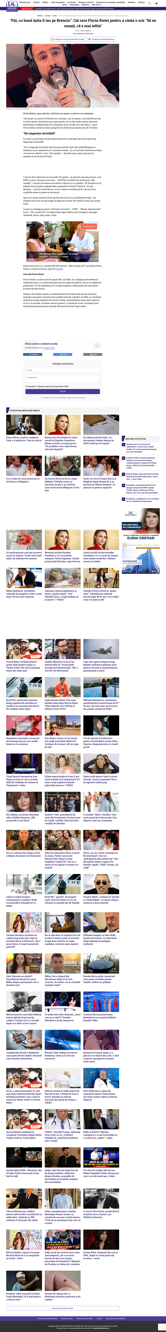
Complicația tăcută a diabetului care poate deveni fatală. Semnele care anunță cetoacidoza (24, 1055)
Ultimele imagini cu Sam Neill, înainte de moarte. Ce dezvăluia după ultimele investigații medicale (100, 939)
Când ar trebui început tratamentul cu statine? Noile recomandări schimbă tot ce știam (21, 901)
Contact (99, 1318)
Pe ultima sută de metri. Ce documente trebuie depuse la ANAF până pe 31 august (98, 440)
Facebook (34, 354)
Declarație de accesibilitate (115, 1318)
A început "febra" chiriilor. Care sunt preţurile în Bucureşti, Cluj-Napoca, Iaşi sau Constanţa (100, 817)
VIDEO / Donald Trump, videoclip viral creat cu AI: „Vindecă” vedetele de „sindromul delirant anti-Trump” (62, 1136)
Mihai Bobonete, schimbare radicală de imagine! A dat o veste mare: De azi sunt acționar (24, 593)
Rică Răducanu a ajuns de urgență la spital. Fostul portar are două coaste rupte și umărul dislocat (100, 1095)
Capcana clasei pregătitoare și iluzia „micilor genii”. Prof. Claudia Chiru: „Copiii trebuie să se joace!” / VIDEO (61, 595)
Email (94, 354)
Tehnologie (74, 4)
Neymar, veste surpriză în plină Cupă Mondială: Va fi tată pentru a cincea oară (23, 1296)
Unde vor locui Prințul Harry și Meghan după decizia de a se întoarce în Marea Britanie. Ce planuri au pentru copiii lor (99, 483)
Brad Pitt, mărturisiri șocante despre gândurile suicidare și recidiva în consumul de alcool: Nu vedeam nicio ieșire (22, 704)
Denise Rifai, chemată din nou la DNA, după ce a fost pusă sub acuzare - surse (100, 1255)
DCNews (12, 6)
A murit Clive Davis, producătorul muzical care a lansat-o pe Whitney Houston (101, 1214)
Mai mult (97, 4)
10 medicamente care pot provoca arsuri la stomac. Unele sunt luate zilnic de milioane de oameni (24, 555)
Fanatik (59, 268)
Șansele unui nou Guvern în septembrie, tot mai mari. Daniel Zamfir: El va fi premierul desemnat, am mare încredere (141, 448)
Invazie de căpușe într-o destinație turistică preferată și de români (62, 1296)
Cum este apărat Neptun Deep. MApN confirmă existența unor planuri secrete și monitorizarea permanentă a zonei (100, 666)
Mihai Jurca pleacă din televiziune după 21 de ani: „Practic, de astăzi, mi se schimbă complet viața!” (62, 980)
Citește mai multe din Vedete (62, 1308)
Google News (49, 348)
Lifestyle (47, 16)
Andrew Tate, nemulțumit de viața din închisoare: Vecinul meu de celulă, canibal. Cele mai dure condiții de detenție (62, 819)
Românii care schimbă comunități (110, 2)
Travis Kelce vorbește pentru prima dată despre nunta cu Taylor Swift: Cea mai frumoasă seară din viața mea (23, 666)
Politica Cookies (67, 1318)
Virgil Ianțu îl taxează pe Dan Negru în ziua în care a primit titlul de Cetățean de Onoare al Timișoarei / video (22, 781)
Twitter (64, 354)
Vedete (55, 16)
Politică (36, 2)
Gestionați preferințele (84, 1318)
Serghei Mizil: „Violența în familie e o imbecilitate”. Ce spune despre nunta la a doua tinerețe (101, 899)
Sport (64, 4)
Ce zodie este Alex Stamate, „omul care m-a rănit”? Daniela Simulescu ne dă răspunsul (63, 1017)
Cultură (141, 2)
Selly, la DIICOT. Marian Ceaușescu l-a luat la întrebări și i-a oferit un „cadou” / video (100, 1134)
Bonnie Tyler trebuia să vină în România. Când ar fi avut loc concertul (61, 1055)
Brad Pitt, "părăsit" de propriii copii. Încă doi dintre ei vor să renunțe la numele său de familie (62, 899)
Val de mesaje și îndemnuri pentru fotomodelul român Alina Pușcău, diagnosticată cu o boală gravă (100, 742)
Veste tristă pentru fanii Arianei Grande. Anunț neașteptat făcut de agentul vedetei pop (100, 779)
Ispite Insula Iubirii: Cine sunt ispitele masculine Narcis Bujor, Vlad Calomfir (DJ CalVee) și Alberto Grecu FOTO (61, 704)
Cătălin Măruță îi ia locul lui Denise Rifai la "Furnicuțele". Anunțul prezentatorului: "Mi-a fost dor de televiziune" (61, 666)
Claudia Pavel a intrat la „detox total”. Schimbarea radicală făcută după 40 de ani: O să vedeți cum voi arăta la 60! (101, 595)
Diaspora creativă (86, 2)
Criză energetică (58, 2)
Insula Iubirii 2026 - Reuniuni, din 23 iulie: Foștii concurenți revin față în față (24, 1173)
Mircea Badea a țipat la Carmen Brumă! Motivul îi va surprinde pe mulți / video (23, 1255)
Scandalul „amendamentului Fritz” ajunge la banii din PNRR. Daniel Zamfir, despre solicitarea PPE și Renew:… (75, 8)
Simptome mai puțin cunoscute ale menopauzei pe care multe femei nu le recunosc (22, 741)
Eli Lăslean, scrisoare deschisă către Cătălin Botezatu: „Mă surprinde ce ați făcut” (22, 817)
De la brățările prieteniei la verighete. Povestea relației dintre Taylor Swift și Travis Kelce (24, 1134)
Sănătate (131, 2)
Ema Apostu (86, 30)
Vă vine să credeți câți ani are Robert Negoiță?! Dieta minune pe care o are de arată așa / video (101, 1173)
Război (45, 2)
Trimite (63, 391)
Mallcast (85, 4)
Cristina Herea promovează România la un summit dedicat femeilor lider (99, 1017)
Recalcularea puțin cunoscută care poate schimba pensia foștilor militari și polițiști (99, 979)
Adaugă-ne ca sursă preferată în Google (69, 39)
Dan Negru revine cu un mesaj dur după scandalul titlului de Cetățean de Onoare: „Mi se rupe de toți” (61, 742)
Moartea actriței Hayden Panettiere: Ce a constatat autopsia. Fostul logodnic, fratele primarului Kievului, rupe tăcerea (62, 557)
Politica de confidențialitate (47, 1318)
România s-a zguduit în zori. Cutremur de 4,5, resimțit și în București (142, 499)
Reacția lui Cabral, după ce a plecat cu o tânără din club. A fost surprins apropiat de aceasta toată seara (101, 1057)
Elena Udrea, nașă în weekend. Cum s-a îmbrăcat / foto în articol (24, 439)
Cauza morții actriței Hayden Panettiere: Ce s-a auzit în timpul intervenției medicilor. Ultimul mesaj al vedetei (100, 557)
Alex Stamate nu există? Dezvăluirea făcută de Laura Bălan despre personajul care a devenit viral (22, 980)
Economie (71, 2)
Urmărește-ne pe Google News (103, 39)
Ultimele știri (24, 2)
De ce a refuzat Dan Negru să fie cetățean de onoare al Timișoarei (23, 854)
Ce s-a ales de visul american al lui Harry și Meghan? (22, 480)
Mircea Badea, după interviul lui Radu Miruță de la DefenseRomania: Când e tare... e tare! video (142, 476)
